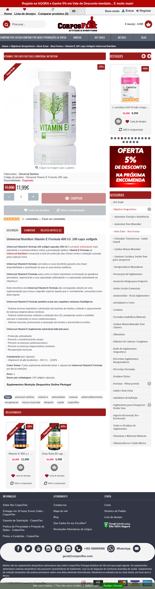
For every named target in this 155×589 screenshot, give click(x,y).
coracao (73, 397)
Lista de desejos (39, 210)
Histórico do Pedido (115, 511)
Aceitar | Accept (113, 585)
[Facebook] (19, 548)
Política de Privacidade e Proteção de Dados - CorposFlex (23, 528)
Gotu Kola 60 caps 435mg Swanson (55, 453)
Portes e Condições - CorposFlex (21, 536)
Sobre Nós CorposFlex (15, 505)
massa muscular (31, 402)
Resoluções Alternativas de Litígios (72, 529)
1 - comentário (30, 219)
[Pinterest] (59, 548)
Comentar (29, 230)
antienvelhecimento (91, 397)
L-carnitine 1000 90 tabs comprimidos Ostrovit (131, 107)
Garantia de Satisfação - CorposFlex (23, 520)
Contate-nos (60, 505)
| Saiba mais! (91, 585)
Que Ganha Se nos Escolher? (69, 523)
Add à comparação (72, 210)
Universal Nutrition (29, 174)
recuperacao (11, 402)
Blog (55, 517)
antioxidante (58, 397)
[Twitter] (29, 548)
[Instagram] (49, 548)
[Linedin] (69, 548)
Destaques (116, 56)
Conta (107, 505)
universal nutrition (24, 397)
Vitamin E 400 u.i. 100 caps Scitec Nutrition (21, 453)
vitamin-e (43, 397)
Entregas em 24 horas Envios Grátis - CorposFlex (23, 513)
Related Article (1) (51, 230)
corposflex (73, 402)
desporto (48, 402)
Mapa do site (60, 511)
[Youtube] (39, 548)
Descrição (12, 230)
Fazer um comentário (53, 219)
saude (60, 402)
